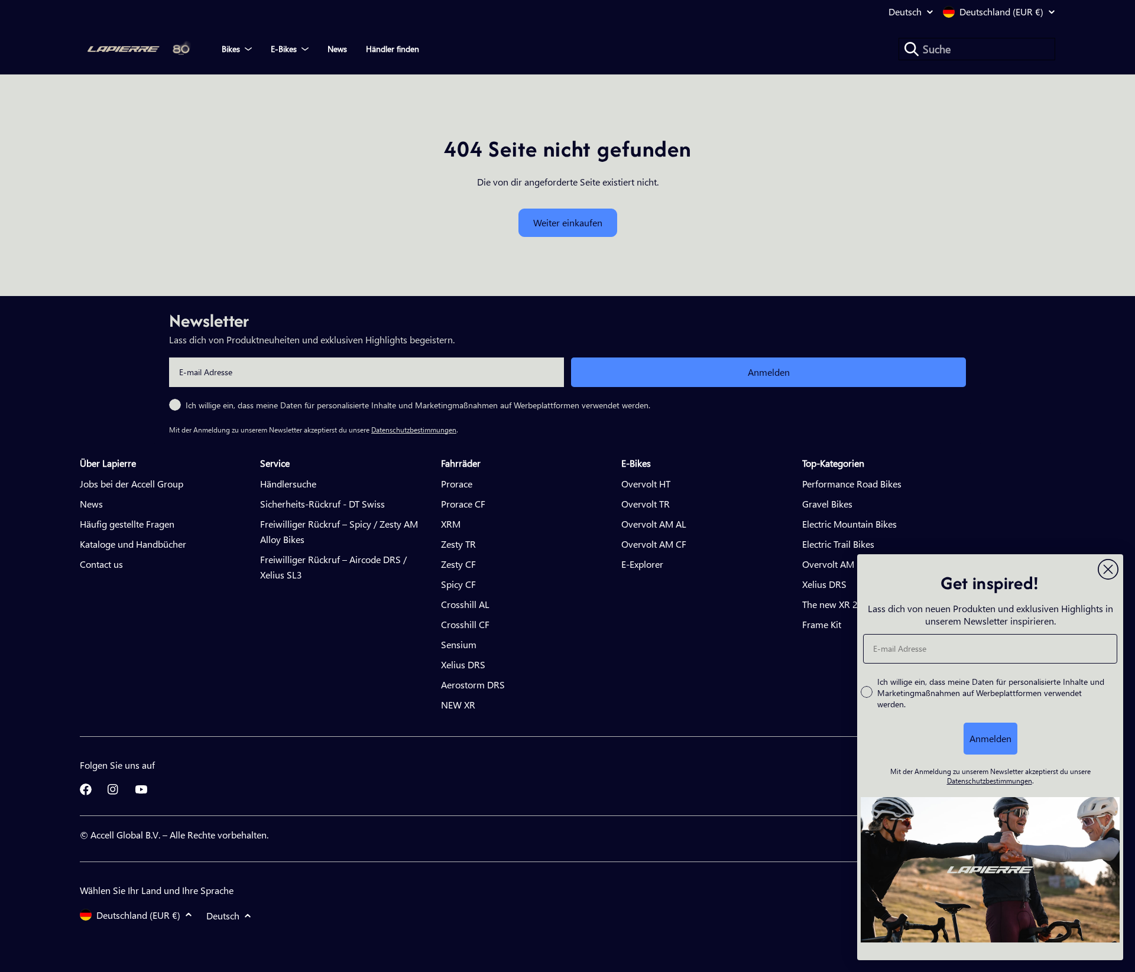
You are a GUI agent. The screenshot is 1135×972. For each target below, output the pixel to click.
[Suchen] (911, 49)
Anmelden (769, 372)
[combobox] (977, 49)
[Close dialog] (1108, 569)
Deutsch (905, 12)
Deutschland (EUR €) (1001, 12)
